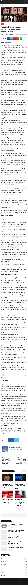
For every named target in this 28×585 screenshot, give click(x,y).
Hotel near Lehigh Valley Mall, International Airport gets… (15, 525)
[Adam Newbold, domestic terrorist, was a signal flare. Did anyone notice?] (4, 549)
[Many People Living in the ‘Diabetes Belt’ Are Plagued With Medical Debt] (20, 494)
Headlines (3, 575)
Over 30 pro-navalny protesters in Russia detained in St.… (16, 536)
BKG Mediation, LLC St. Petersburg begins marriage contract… (16, 531)
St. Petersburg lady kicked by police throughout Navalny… (16, 542)
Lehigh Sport (3, 561)
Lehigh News (4, 564)
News (2, 24)
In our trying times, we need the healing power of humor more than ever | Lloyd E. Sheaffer (7, 461)
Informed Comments (5, 570)
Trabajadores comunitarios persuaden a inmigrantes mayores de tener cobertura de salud (20, 461)
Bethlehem (3, 567)
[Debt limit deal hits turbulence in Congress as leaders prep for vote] (7, 477)
